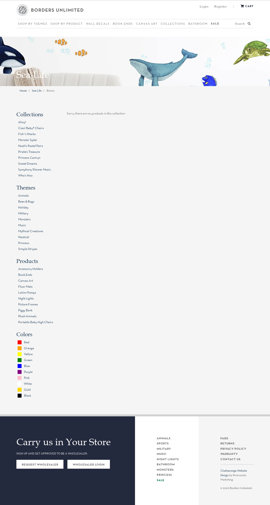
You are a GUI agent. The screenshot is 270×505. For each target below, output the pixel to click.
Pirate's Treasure (29, 152)
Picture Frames (28, 304)
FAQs (224, 438)
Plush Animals (27, 316)
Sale (215, 23)
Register (220, 6)
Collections (173, 23)
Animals (23, 195)
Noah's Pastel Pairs (30, 146)
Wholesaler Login (89, 464)
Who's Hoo (25, 175)
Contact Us (230, 459)
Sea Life (37, 90)
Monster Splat (27, 140)
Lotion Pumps (27, 292)
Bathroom (198, 23)
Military (23, 213)
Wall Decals (98, 23)
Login (204, 6)
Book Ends (123, 23)
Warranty (229, 454)
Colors (24, 334)
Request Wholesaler (40, 464)
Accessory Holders (30, 269)
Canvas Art (147, 23)
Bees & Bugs (26, 201)
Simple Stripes (27, 249)
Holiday (23, 207)
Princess (23, 243)
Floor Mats (25, 286)
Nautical (23, 237)
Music (22, 225)
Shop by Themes (32, 23)
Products (27, 261)
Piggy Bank (25, 310)
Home (23, 90)
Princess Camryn (29, 158)
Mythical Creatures (30, 231)
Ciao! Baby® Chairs (31, 128)
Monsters (24, 219)
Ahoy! (22, 122)
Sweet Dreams (27, 163)
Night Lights (26, 298)
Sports (163, 443)
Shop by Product (67, 23)
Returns (227, 443)
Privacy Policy (233, 449)
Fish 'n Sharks (27, 134)
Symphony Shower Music (34, 169)
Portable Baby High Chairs (35, 322)
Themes (25, 187)
